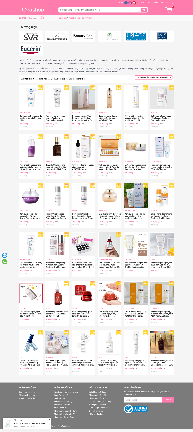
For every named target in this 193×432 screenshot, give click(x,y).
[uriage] (136, 36)
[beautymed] (83, 36)
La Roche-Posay (105, 259)
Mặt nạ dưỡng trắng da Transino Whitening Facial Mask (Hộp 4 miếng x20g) (57, 363)
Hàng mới (42, 79)
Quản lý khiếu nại (96, 411)
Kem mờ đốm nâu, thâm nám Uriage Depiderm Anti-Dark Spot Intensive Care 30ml (82, 363)
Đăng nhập (158, 3)
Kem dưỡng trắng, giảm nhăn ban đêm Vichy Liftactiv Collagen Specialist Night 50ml (82, 314)
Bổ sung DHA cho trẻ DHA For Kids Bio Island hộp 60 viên (38, 423)
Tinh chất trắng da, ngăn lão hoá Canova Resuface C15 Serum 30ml (30, 314)
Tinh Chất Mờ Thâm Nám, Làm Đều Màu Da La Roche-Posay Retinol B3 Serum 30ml (109, 265)
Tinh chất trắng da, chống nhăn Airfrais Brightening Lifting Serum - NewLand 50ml (30, 167)
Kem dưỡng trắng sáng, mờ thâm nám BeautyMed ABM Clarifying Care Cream (162, 314)
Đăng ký (169, 3)
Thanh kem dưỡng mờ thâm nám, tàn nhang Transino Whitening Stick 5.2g (30, 363)
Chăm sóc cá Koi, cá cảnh (65, 417)
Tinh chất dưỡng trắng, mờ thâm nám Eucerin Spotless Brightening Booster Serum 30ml (55, 265)
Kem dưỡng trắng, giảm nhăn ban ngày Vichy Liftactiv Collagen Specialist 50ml (108, 314)
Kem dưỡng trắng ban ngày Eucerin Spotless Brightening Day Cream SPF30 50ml (56, 216)
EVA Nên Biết (144, 3)
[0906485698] (4, 261)
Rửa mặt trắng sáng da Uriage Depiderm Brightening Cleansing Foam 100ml (55, 118)
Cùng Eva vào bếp (61, 395)
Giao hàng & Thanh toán (99, 408)
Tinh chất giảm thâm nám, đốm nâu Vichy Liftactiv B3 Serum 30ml (57, 314)
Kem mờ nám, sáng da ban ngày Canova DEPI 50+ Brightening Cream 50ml (136, 265)
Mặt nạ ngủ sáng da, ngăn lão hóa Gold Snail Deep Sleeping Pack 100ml (135, 167)
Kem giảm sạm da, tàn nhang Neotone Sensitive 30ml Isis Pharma (161, 167)
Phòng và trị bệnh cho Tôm (65, 411)
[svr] (31, 36)
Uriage (48, 112)
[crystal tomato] (109, 36)
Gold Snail (129, 161)
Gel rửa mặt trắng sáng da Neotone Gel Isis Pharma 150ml (31, 118)
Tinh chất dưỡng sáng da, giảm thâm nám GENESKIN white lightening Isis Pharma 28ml (83, 167)
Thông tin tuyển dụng (28, 398)
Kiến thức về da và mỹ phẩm (66, 392)
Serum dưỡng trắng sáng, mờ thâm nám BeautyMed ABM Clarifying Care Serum (136, 314)
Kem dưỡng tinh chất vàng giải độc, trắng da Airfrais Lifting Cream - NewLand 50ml (109, 216)
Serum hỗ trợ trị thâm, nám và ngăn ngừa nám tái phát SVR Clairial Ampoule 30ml (108, 363)
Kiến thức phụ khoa (62, 405)
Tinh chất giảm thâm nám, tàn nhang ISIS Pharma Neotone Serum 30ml (31, 265)
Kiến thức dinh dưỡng (63, 401)
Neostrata (129, 112)
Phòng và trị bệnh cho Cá (64, 414)
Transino (23, 357)
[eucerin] (31, 50)
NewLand (76, 112)
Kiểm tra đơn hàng (97, 414)
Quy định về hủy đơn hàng (100, 401)
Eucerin (154, 112)
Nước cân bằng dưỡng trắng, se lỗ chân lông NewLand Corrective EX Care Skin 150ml (82, 118)
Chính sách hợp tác (27, 395)
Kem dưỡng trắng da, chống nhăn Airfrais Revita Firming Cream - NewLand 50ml (29, 216)
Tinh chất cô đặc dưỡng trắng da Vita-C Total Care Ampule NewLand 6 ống (109, 167)
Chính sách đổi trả (96, 398)
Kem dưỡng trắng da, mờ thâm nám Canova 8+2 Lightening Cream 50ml (161, 265)
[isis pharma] (162, 36)
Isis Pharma (25, 112)
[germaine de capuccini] (57, 36)
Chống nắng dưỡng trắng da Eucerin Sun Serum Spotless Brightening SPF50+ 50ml (161, 216)
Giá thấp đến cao (58, 79)
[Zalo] (4, 255)
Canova (128, 259)
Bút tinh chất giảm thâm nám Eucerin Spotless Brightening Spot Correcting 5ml (161, 118)
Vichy (48, 308)
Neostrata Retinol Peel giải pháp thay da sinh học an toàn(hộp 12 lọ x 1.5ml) (83, 265)
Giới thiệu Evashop (27, 392)
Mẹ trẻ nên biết (60, 408)
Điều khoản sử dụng (97, 392)
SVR (100, 357)
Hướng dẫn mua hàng (98, 405)
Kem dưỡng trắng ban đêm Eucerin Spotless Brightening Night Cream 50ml (82, 216)
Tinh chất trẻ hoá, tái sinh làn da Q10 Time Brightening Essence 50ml (162, 363)
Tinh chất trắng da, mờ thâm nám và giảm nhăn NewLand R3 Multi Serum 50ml (56, 167)
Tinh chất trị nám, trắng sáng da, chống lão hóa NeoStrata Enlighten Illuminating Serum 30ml (135, 118)
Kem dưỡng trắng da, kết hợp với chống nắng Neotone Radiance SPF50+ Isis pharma (135, 216)
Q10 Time (155, 357)
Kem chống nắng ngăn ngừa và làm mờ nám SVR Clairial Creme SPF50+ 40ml (135, 363)
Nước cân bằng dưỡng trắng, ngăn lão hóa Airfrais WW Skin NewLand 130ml (107, 118)
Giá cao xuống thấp (77, 79)
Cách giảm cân (60, 398)
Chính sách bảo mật (97, 395)
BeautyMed (129, 308)
